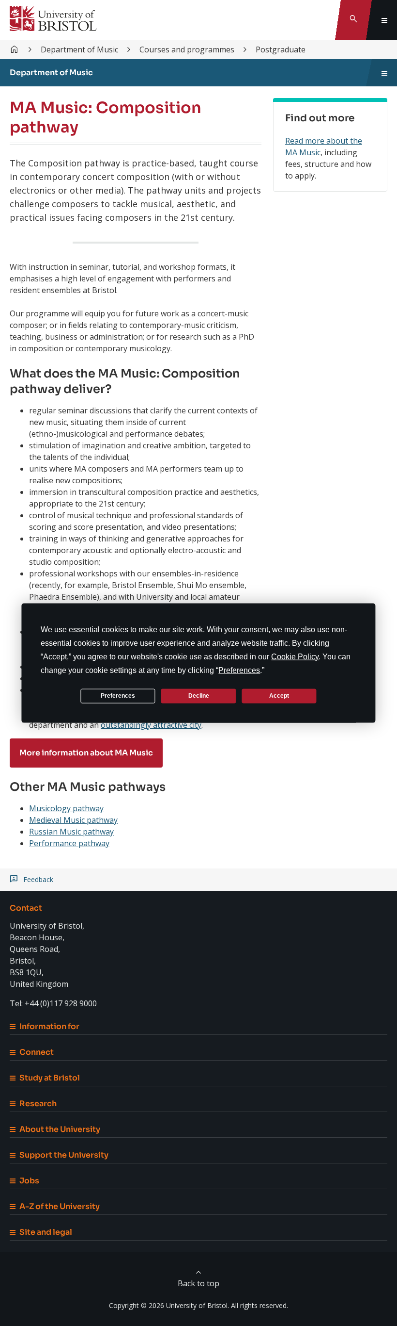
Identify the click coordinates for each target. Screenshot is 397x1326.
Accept (279, 695)
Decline (198, 695)
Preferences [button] (239, 670)
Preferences (118, 695)
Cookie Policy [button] (295, 656)
